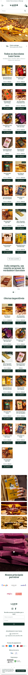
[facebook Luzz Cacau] (15, 608)
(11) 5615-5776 (15, 633)
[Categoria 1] (6, 281)
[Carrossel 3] (14, 28)
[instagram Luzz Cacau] (12, 608)
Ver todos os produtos (14, 258)
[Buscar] (25, 10)
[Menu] (3, 5)
